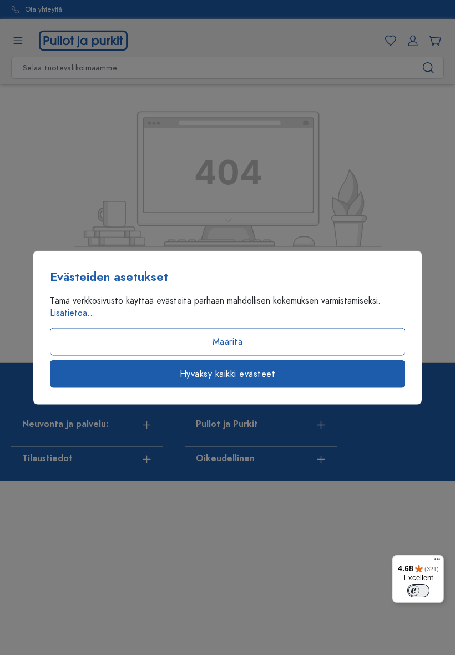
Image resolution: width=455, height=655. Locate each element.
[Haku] (428, 68)
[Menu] (437, 561)
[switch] (418, 590)
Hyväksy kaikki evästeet (228, 374)
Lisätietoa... (72, 313)
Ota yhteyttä (43, 10)
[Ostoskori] (433, 41)
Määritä (228, 342)
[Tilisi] (411, 41)
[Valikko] (18, 40)
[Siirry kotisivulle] (83, 40)
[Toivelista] (388, 41)
